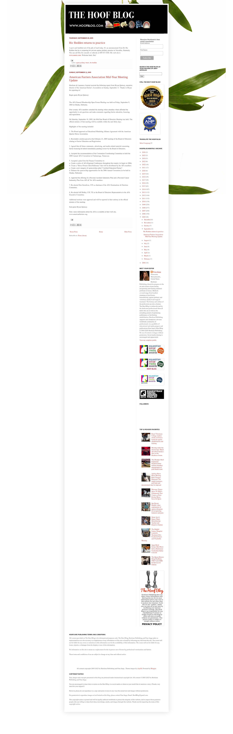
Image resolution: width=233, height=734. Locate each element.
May (145, 249)
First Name (143, 50)
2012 (144, 195)
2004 (144, 263)
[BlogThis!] (73, 66)
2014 (144, 189)
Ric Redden (93, 63)
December (147, 219)
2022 (144, 164)
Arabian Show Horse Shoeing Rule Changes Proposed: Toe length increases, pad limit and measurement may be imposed (151, 479)
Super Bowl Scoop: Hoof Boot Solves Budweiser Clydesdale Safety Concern (157, 549)
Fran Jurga (157, 272)
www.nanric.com (75, 55)
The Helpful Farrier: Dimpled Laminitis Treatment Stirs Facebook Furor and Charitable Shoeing (151, 535)
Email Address (145, 43)
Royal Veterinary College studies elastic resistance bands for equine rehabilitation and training (157, 438)
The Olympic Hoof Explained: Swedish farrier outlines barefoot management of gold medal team (157, 464)
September (147, 229)
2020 (144, 170)
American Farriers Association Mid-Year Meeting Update (153, 235)
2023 (144, 161)
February (147, 259)
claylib (139, 668)
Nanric (87, 63)
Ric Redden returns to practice (87, 42)
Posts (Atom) (82, 235)
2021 (144, 167)
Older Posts (128, 232)
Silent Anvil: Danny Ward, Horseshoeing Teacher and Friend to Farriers (157, 521)
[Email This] (71, 66)
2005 (144, 217)
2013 (144, 192)
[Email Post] (71, 60)
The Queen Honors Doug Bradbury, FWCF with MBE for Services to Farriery (157, 561)
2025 (144, 155)
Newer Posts (74, 232)
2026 (144, 152)
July (145, 243)
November (147, 223)
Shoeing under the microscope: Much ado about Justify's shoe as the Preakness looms (157, 451)
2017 (144, 180)
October (147, 226)
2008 (144, 208)
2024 (144, 158)
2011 (144, 198)
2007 (144, 211)
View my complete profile (148, 340)
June (145, 246)
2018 (144, 177)
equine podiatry (80, 63)
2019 (144, 174)
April (146, 253)
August (146, 240)
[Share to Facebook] (78, 66)
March (146, 256)
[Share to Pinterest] (80, 66)
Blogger (153, 668)
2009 (144, 204)
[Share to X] (76, 66)
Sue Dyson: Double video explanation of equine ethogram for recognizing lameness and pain (157, 508)
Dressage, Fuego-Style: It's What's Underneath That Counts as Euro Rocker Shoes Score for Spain (157, 494)
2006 (144, 214)
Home (101, 232)
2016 (144, 183)
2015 (144, 186)
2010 (144, 201)
